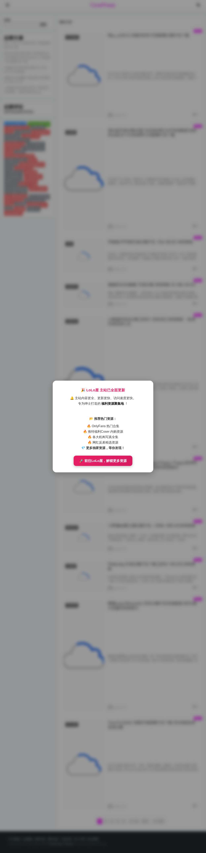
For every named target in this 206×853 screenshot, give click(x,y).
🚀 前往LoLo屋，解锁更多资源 (103, 461)
